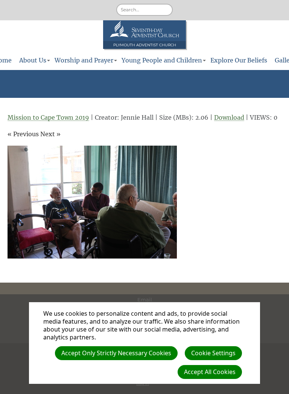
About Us (32, 60)
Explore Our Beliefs (238, 60)
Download (229, 117)
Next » (50, 134)
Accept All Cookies (210, 372)
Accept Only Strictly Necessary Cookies (116, 353)
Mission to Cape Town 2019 (48, 117)
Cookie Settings (213, 353)
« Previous (23, 134)
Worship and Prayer (84, 60)
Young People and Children (162, 60)
